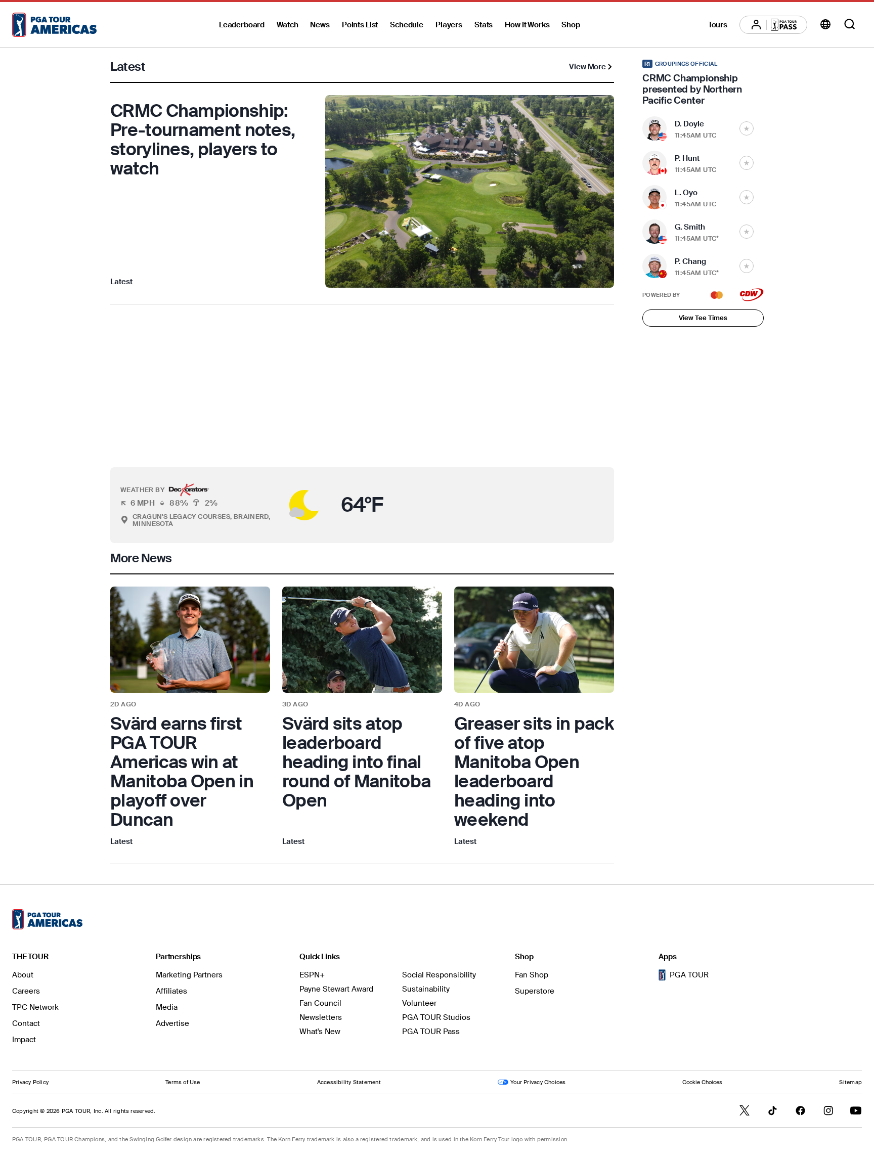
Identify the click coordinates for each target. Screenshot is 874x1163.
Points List (360, 25)
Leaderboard (242, 25)
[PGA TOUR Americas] (54, 25)
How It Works (527, 25)
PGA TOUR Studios (436, 1017)
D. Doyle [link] (689, 124)
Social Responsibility (439, 975)
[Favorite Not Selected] (746, 128)
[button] (281, 505)
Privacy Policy (30, 1082)
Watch (287, 25)
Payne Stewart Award (336, 989)
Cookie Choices (702, 1082)
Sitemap (850, 1082)
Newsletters (320, 1017)
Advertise (172, 1023)
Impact (24, 1040)
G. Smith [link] (690, 227)
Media (167, 1007)
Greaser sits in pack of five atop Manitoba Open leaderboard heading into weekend (534, 771)
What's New (319, 1031)
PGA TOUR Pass (431, 1031)
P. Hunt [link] (687, 158)
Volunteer (419, 1003)
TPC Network (35, 1007)
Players (448, 25)
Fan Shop (531, 975)
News (319, 25)
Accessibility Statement (349, 1082)
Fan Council (320, 1003)
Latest (121, 282)
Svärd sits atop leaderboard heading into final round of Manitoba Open (356, 762)
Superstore (534, 991)
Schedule (406, 25)
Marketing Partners (189, 975)
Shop (570, 25)
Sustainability (426, 989)
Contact (26, 1023)
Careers (26, 991)
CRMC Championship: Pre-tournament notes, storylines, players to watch (202, 139)
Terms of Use (182, 1082)
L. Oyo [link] (686, 193)
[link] (190, 717)
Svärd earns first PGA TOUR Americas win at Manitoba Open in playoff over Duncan (181, 771)
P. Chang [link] (690, 261)
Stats (483, 25)
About (22, 975)
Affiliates (171, 991)
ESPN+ (312, 975)
